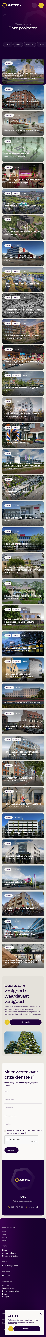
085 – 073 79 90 (17, 1207)
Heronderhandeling (10, 1256)
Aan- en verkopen (9, 1253)
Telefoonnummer (10, 1116)
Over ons (5, 1285)
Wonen (5, 1237)
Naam (6, 1091)
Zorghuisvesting (9, 1288)
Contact (5, 1297)
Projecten (6, 1276)
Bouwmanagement (10, 1266)
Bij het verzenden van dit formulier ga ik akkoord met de (24, 1132)
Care (8, 44)
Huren (4, 1250)
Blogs (4, 1294)
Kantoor (29, 44)
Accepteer (27, 1329)
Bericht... (7, 1124)
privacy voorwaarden (20, 1133)
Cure (18, 44)
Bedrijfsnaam (9, 1099)
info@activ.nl (33, 1207)
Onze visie (26, 1022)
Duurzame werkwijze (10, 1291)
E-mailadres (8, 1108)
